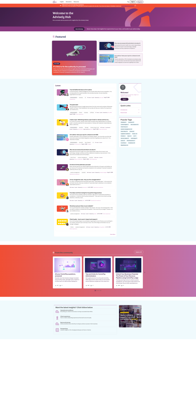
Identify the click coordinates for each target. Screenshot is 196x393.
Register (140, 2)
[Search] (128, 1)
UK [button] (135, 136)
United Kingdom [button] (125, 124)
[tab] (95, 290)
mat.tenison (80, 129)
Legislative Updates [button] (125, 133)
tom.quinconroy (77, 144)
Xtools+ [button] (134, 133)
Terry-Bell (110, 112)
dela (83, 200)
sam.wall (101, 97)
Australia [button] (81, 97)
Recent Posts (124, 112)
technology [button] (134, 138)
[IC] (55, 2)
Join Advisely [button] (79, 29)
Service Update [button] (125, 138)
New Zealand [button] (88, 142)
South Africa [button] (124, 131)
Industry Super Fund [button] (94, 127)
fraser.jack (85, 187)
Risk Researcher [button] (131, 140)
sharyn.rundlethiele (78, 159)
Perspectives (72, 99)
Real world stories (103, 129)
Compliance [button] (131, 142)
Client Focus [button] (73, 157)
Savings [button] (86, 127)
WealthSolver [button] (124, 145)
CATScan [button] (92, 112)
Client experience (79, 114)
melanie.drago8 (103, 172)
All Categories (124, 109)
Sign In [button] (124, 99)
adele (95, 213)
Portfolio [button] (123, 136)
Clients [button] (80, 112)
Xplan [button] (129, 136)
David (91, 129)
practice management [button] (82, 157)
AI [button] (85, 97)
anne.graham (102, 227)
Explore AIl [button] (139, 252)
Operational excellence (74, 174)
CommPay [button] (123, 142)
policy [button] (123, 140)
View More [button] (112, 234)
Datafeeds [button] (123, 122)
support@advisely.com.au (127, 6)
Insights (89, 144)
